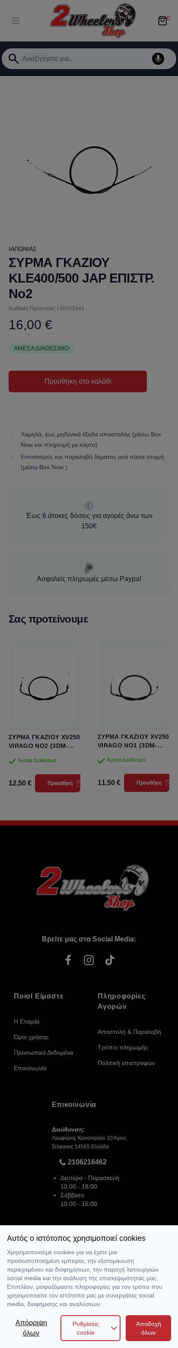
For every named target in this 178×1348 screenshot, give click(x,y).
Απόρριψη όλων (31, 1328)
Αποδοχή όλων (148, 1328)
